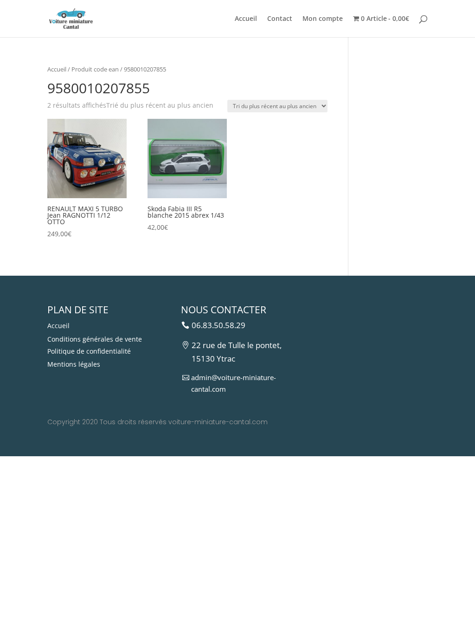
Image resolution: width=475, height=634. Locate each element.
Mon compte (322, 19)
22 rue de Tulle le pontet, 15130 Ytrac (237, 352)
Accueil (246, 19)
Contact (279, 19)
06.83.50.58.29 (218, 325)
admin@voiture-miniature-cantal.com (233, 383)
